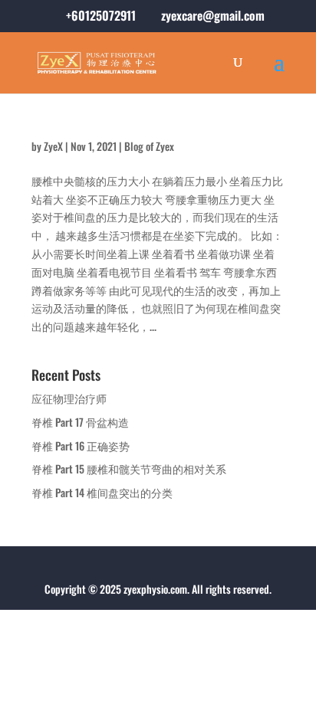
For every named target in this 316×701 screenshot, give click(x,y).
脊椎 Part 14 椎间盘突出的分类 (102, 492)
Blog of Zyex (149, 146)
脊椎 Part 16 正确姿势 (80, 445)
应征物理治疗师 (69, 398)
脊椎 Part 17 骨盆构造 (80, 422)
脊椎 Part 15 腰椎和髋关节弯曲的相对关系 (128, 468)
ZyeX (53, 146)
